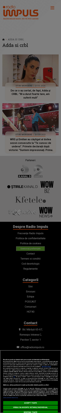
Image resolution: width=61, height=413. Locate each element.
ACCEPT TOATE (30, 403)
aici (14, 376)
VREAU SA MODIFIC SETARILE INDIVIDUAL (30, 407)
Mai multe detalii (46, 366)
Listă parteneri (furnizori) (10, 397)
